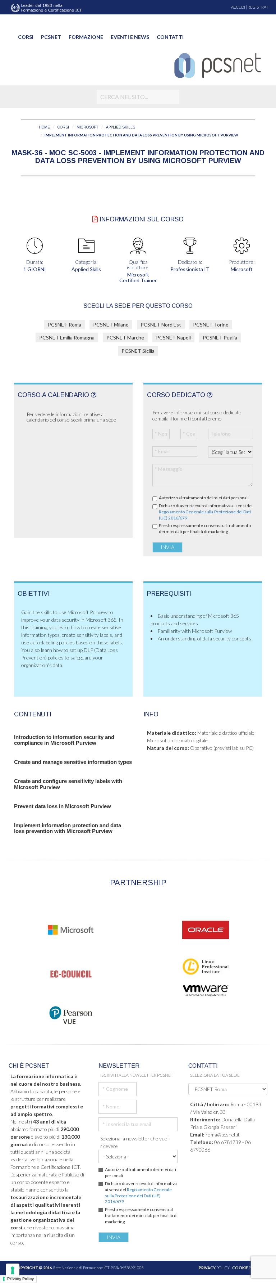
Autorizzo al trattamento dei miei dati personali (204, 497)
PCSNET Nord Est (161, 324)
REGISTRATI (259, 7)
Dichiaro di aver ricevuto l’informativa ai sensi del (206, 512)
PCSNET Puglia (220, 337)
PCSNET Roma (64, 324)
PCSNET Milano (111, 324)
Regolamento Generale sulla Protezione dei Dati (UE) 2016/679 (138, 1196)
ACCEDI (238, 7)
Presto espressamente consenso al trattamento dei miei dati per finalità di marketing (205, 528)
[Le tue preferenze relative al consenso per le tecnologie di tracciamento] (12, 1270)
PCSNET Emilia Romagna (67, 337)
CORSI (63, 127)
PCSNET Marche (125, 337)
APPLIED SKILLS (120, 127)
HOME (44, 127)
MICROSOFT (87, 127)
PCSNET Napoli (173, 337)
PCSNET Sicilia (138, 351)
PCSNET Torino (211, 324)
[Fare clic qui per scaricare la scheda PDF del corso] (95, 219)
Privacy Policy (20, 1278)
